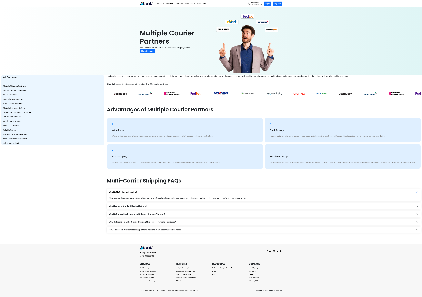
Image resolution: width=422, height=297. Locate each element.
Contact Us (252, 271)
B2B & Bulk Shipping (147, 274)
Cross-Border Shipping (148, 271)
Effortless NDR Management (15, 134)
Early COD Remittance (13, 103)
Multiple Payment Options (14, 108)
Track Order (201, 3)
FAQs (214, 271)
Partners (179, 3)
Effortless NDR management (186, 278)
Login (267, 3)
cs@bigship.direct (149, 253)
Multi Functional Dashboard (15, 139)
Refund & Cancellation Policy (178, 290)
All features (180, 281)
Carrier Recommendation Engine (17, 112)
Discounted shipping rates (185, 271)
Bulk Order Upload (11, 143)
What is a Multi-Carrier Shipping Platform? (128, 206)
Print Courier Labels (11, 125)
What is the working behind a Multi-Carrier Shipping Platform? (137, 214)
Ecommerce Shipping (147, 281)
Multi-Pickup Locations (13, 99)
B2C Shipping (144, 268)
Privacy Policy (161, 290)
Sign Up (277, 3)
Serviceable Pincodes (12, 117)
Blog (214, 274)
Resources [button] (189, 3)
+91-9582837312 (148, 256)
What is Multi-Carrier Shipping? (123, 192)
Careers (252, 274)
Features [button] (169, 3)
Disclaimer (194, 290)
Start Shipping (147, 51)
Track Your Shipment (12, 121)
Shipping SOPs (254, 281)
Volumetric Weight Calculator (222, 268)
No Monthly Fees (10, 95)
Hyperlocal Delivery (147, 278)
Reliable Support (10, 130)
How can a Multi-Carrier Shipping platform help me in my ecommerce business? (145, 230)
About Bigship (253, 268)
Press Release (254, 278)
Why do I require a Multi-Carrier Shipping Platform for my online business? (142, 222)
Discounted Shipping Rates (14, 90)
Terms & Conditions (147, 290)
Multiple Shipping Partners (14, 86)
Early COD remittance (183, 274)
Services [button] (159, 3)
